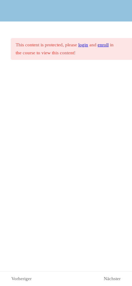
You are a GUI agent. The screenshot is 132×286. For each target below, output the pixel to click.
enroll (103, 44)
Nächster (112, 278)
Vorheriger (21, 278)
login (83, 44)
